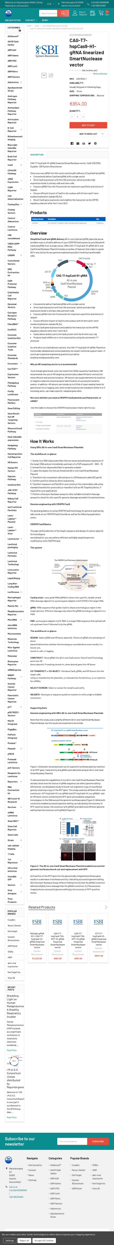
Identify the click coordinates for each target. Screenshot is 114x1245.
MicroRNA (12, 619)
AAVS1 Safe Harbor (13, 43)
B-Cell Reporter (12, 129)
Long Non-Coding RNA (13, 585)
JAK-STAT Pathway (13, 491)
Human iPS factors (13, 469)
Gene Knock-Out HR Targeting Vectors (14, 418)
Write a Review (100, 73)
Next (105, 907)
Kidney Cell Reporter (13, 500)
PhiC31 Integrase (12, 722)
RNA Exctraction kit (13, 790)
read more (12, 1050)
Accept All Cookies (44, 1240)
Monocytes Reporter (13, 663)
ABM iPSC (12, 60)
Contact (30, 20)
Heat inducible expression (15, 438)
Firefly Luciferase (13, 393)
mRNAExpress (14, 670)
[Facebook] (72, 143)
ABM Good (12, 946)
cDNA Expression (13, 180)
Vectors (11, 885)
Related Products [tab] (42, 907)
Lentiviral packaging (13, 546)
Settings (9, 1240)
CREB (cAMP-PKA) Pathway (14, 246)
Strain (11, 840)
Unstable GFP (12, 878)
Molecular (12, 656)
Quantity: (75, 110)
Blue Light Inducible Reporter (12, 148)
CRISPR (11, 255)
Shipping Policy (44, 1230)
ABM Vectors (14, 77)
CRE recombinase (14, 237)
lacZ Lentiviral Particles (15, 508)
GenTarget (12, 931)
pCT (10, 707)
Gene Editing (14, 408)
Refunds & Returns (70, 1230)
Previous (100, 907)
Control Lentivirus (12, 228)
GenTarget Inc (14, 972)
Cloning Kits (13, 204)
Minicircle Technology (13, 640)
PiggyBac (12, 729)
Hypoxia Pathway (12, 478)
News (45, 20)
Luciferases (13, 592)
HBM (10, 957)
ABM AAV (12, 50)
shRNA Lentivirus (12, 814)
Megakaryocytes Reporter (16, 613)
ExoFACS (12, 329)
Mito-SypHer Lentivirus (14, 649)
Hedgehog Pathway (13, 447)
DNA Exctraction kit (13, 272)
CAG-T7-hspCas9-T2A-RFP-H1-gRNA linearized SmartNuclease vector (57, 940)
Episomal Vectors (12, 306)
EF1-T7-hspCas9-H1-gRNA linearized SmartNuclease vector (98, 939)
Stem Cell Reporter (12, 828)
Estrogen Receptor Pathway (12, 315)
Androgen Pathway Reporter (12, 99)
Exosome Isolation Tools (12, 346)
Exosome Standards (13, 357)
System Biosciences (13, 938)
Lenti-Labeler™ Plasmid (12, 518)
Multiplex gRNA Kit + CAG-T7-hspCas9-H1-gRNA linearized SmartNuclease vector (37, 940)
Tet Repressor (13, 861)
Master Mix (13, 606)
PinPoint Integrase (12, 736)
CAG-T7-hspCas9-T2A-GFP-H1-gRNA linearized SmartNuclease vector (78, 940)
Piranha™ (12, 743)
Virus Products (12, 900)
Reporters (13, 781)
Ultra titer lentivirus (13, 869)
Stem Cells (13, 835)
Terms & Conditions (18, 1230)
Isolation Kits (14, 484)
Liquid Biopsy (14, 578)
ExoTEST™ (13, 369)
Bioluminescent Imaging (15, 138)
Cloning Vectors (11, 211)
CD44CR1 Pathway (12, 172)
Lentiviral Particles (12, 554)
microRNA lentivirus (12, 627)
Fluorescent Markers (13, 401)
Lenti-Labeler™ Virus (12, 530)
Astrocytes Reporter (13, 121)
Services (12, 807)
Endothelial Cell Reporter (13, 295)
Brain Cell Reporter (12, 158)
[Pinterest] (95, 143)
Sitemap (32, 1180)
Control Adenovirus (13, 220)
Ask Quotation (12, 20)
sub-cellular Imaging (13, 847)
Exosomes (13, 363)
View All (11, 977)
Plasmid (11, 748)
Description (37, 154)
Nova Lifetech (14, 925)
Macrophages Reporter (14, 599)
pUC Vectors (14, 768)
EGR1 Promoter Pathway (12, 284)
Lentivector (13, 539)
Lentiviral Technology (13, 563)
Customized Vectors (13, 262)
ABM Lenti (12, 66)
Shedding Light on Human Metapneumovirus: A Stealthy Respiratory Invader (18, 1006)
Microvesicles (14, 633)
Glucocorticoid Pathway (15, 430)
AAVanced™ (13, 36)
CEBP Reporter (12, 189)
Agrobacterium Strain (15, 89)
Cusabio (11, 919)
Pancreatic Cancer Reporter (13, 698)
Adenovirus (13, 82)
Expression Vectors (13, 376)
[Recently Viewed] (94, 13)
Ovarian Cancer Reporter (12, 686)
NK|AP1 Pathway (12, 677)
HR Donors (13, 462)
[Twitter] (89, 143)
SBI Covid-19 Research (14, 800)
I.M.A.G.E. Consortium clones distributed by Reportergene (15, 1078)
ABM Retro (13, 71)
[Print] (83, 143)
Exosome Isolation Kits (14, 336)
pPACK (11, 754)
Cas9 (10, 165)
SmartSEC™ (13, 821)
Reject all (24, 1240)
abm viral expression (13, 965)
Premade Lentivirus (12, 761)
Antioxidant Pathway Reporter (13, 110)
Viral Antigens (12, 892)
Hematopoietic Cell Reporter (15, 455)
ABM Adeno (13, 55)
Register (83, 14)
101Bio (10, 951)
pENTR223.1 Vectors (13, 714)
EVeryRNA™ (13, 324)
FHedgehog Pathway (13, 384)
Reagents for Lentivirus (14, 775)
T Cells (11, 854)
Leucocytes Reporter (13, 571)
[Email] (77, 143)
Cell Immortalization (15, 197)
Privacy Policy (96, 1230)
